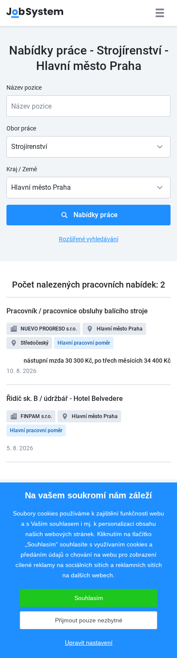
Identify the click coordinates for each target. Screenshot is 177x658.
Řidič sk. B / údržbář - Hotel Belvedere (64, 398)
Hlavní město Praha (120, 329)
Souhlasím (88, 597)
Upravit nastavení (89, 642)
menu (160, 13)
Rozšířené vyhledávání (88, 239)
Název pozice (24, 87)
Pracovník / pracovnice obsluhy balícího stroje (77, 311)
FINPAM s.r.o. (36, 416)
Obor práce (21, 128)
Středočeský (35, 343)
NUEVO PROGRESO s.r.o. (49, 329)
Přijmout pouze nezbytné (88, 620)
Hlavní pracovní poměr (84, 343)
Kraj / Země (21, 169)
